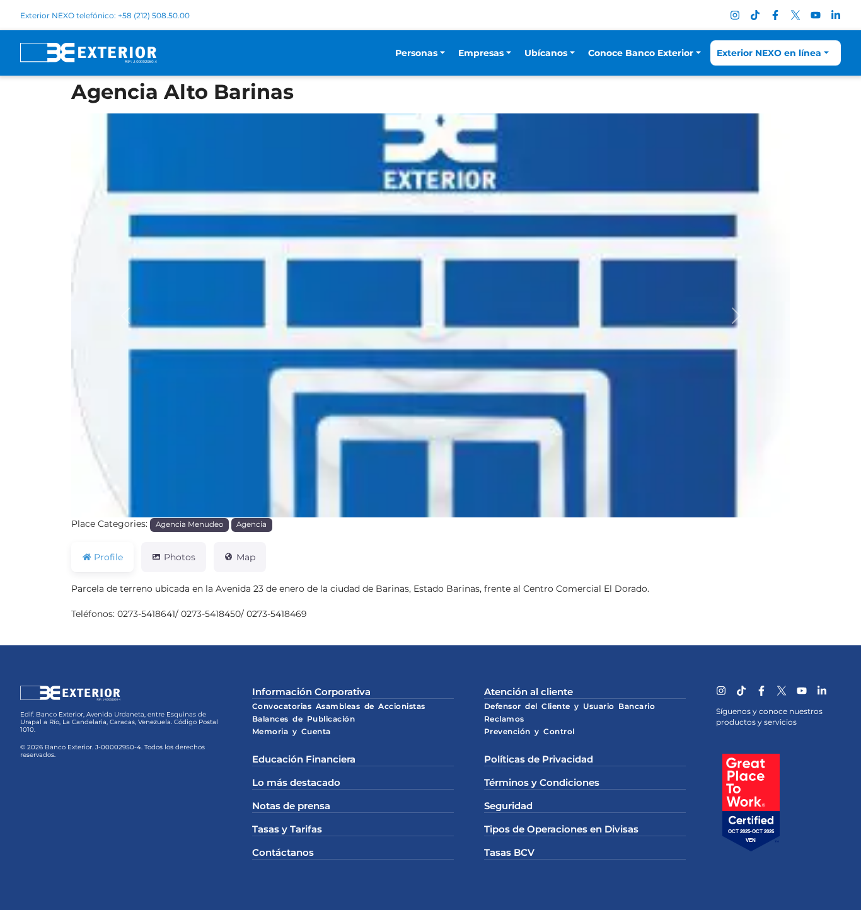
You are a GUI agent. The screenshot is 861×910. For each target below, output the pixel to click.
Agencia (251, 524)
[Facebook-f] (775, 15)
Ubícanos (545, 53)
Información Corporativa (311, 692)
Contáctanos (283, 852)
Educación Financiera (303, 759)
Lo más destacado (296, 782)
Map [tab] (245, 557)
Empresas (481, 53)
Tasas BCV (509, 852)
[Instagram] (735, 15)
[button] (125, 315)
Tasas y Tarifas (287, 829)
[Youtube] (816, 15)
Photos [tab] (179, 557)
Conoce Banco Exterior (640, 53)
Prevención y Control (529, 731)
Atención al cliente (528, 692)
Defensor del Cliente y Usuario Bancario (570, 706)
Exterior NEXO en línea (769, 53)
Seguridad (508, 806)
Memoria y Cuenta (291, 731)
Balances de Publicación (303, 718)
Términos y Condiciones (541, 782)
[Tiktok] (755, 15)
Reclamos (504, 718)
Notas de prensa (291, 806)
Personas (416, 53)
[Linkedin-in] (836, 15)
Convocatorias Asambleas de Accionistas (338, 706)
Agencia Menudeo (189, 524)
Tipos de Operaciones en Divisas (561, 829)
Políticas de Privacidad (538, 759)
